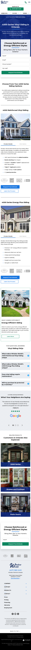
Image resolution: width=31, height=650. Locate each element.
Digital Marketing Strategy (7, 639)
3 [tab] (18, 425)
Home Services (18, 639)
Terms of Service (16, 644)
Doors (14, 13)
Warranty (7, 605)
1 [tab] (13, 425)
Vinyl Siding (12, 17)
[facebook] (13, 614)
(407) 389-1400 (16, 9)
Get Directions (15, 578)
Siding (25, 13)
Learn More (10, 336)
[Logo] (4, 2)
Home (7, 17)
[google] (18, 614)
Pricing (6, 599)
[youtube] (15, 614)
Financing (7, 602)
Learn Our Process (9, 191)
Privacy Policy (20, 637)
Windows (4, 13)
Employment (8, 607)
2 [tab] (15, 425)
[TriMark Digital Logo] (26, 640)
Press (6, 597)
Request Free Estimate (15, 72)
